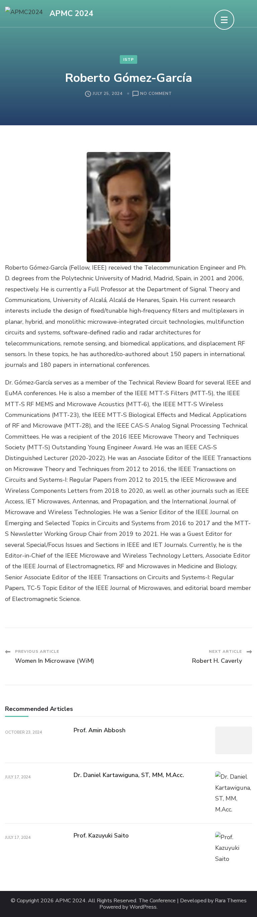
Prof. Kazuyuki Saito (101, 835)
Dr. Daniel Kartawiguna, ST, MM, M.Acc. (129, 775)
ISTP (128, 59)
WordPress (143, 907)
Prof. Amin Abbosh (99, 730)
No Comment (156, 94)
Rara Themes (231, 901)
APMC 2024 (71, 13)
